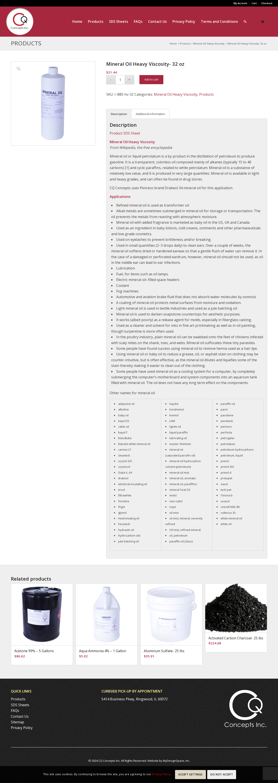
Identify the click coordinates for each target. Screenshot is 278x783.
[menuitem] (240, 3)
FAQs (15, 710)
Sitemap (17, 722)
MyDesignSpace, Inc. (176, 761)
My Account (240, 3)
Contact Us (20, 716)
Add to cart (151, 79)
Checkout (266, 3)
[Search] (245, 21)
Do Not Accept (221, 774)
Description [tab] (119, 114)
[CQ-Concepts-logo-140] (20, 21)
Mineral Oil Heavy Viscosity (175, 94)
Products (26, 43)
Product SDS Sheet (125, 133)
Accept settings (190, 774)
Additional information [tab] (150, 114)
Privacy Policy (22, 727)
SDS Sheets (20, 705)
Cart (254, 3)
